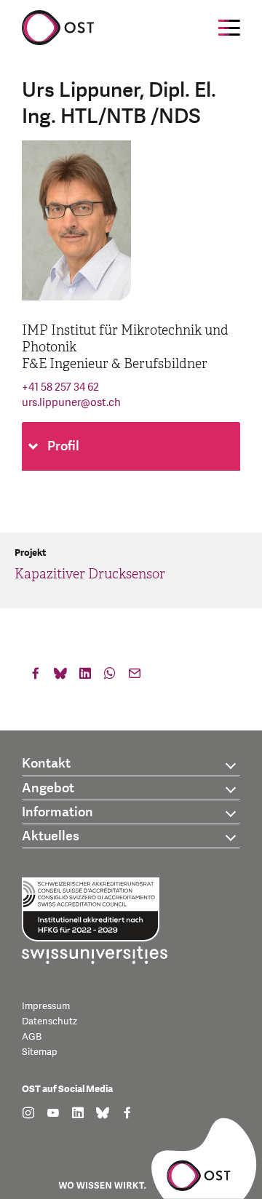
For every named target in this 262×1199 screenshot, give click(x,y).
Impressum (46, 1006)
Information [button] (57, 812)
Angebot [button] (48, 788)
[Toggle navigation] (229, 28)
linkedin (85, 676)
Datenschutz (49, 1021)
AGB (31, 1036)
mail (134, 676)
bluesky (60, 676)
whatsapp (109, 676)
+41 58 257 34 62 (60, 387)
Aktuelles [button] (50, 836)
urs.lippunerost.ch (71, 402)
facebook (35, 676)
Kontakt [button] (46, 763)
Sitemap (39, 1052)
